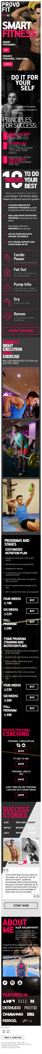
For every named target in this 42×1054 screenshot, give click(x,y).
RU (8, 15)
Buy (32, 600)
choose (8, 64)
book (21, 751)
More (21, 764)
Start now (21, 905)
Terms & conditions (13, 1038)
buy (6, 50)
